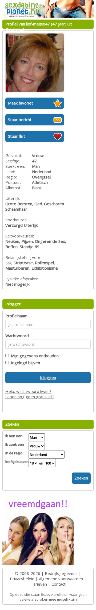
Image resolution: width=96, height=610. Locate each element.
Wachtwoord (17, 335)
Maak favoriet (20, 103)
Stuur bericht (19, 119)
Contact (58, 584)
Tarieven (39, 584)
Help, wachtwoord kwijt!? (28, 391)
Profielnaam (16, 315)
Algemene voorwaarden (61, 578)
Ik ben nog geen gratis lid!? (29, 396)
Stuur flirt (16, 136)
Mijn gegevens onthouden (34, 355)
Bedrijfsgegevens (61, 573)
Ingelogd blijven (24, 362)
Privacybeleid (22, 578)
